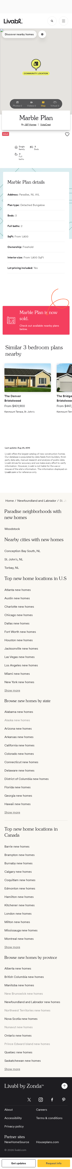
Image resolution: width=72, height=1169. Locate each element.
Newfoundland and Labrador (36, 500)
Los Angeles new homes (21, 665)
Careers (41, 1109)
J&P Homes (30, 124)
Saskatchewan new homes (22, 1060)
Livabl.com (10, 472)
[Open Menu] (63, 21)
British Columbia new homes (24, 977)
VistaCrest (45, 124)
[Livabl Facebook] (52, 1099)
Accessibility (13, 1118)
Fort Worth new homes (20, 632)
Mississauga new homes (20, 930)
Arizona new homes (18, 728)
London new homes (17, 913)
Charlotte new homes (19, 606)
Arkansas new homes (18, 737)
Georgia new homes (18, 795)
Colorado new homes (19, 754)
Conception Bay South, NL (22, 551)
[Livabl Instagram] (41, 1099)
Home (9, 500)
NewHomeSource (16, 1142)
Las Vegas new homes (19, 657)
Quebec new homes (18, 1052)
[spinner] (52, 21)
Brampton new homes (19, 855)
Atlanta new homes (17, 590)
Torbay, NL (11, 568)
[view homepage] (13, 21)
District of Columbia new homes (26, 779)
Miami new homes (17, 673)
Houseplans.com (47, 1142)
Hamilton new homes (19, 897)
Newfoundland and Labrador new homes (32, 1002)
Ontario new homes (17, 1035)
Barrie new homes (16, 846)
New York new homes (19, 682)
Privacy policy (14, 1126)
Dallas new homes (16, 623)
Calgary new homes (18, 871)
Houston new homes (18, 640)
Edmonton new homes (19, 888)
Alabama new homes (18, 712)
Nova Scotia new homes (20, 1019)
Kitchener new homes (19, 905)
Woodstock (12, 529)
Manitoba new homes (19, 985)
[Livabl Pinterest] (64, 1099)
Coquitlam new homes (19, 880)
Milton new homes (17, 922)
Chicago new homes (18, 615)
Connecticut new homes (21, 762)
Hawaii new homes (17, 804)
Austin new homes (17, 598)
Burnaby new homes (18, 863)
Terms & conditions (49, 1118)
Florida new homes (17, 787)
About (8, 1109)
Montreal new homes (19, 939)
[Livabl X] (29, 1099)
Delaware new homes (19, 770)
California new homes (19, 745)
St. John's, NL (13, 559)
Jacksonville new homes (21, 648)
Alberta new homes (17, 968)
